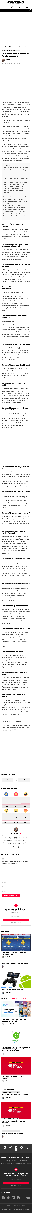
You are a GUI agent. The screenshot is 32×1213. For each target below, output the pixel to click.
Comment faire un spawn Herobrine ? (15, 197)
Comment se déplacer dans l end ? (14, 209)
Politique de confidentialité (23, 1209)
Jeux (18, 1092)
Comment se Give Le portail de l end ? (15, 207)
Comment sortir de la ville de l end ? (14, 211)
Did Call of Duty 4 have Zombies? (13, 1134)
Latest (5, 7)
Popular (12, 7)
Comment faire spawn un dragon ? (14, 199)
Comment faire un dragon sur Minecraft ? (16, 167)
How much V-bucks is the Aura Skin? (15, 963)
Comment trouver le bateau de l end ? (14, 188)
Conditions (6, 1211)
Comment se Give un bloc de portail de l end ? (15, 175)
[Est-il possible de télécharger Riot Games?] (16, 1066)
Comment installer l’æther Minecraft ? (15, 1095)
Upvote (7, 780)
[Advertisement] (16, 28)
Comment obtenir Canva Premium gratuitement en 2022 (14, 1020)
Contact (26, 1211)
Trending (26, 7)
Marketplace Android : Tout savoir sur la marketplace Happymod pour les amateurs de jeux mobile (16, 1049)
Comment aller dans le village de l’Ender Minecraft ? (15, 202)
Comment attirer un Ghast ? (12, 214)
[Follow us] (28, 10)
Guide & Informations (18, 998)
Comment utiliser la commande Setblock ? (16, 182)
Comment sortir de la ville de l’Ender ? (15, 205)
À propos (4, 1209)
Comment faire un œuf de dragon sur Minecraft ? (14, 191)
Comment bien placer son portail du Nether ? (16, 179)
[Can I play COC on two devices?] (16, 979)
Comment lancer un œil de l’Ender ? (14, 186)
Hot (19, 7)
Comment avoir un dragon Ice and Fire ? (15, 195)
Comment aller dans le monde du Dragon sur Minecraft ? (15, 171)
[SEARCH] (30, 10)
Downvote (24, 780)
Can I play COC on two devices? (13, 990)
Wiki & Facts (12, 1209)
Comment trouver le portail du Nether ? (15, 218)
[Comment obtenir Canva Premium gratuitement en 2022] (16, 1009)
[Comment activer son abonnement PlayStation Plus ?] (16, 942)
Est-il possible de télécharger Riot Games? (13, 1077)
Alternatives (14, 1211)
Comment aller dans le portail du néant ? (16, 216)
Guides (20, 1211)
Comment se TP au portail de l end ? (14, 184)
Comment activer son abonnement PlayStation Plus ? (14, 953)
